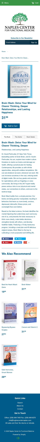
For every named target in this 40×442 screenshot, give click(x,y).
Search (20, 402)
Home (3, 51)
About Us (20, 405)
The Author (18, 137)
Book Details (31, 137)
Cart (36, 3)
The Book (7, 137)
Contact (20, 409)
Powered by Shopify (19, 434)
